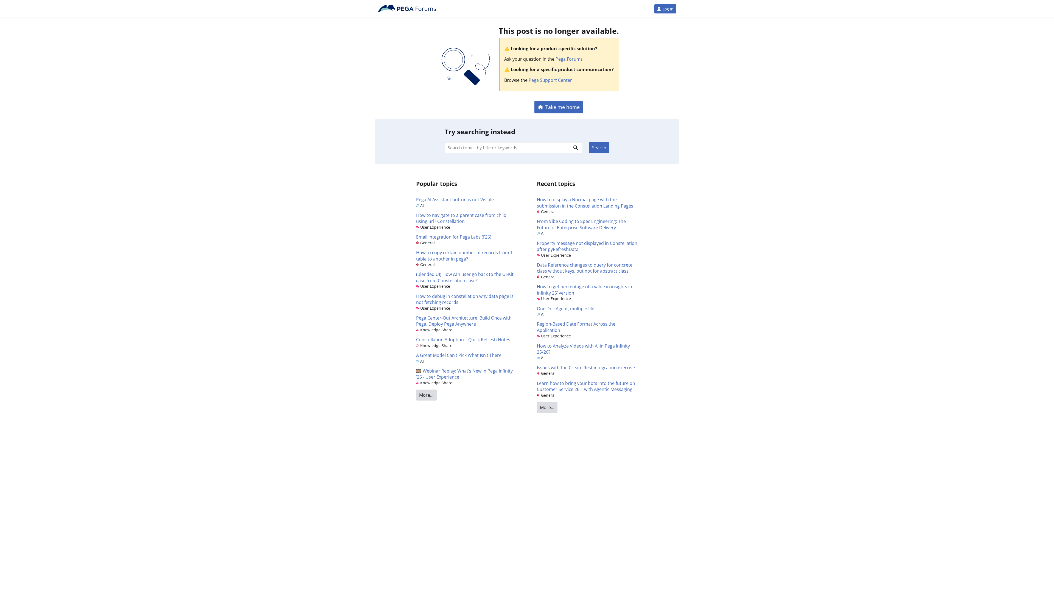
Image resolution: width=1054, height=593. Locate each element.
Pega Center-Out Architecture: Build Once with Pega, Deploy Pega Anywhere (464, 321)
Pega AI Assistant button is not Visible (455, 200)
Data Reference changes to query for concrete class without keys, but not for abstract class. (584, 268)
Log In (668, 9)
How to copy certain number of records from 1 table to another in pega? (464, 256)
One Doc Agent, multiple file (565, 309)
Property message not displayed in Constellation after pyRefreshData (587, 246)
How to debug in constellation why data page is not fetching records (465, 299)
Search (599, 148)
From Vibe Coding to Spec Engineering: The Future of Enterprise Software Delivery (581, 224)
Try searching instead (480, 132)
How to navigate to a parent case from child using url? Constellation (461, 218)
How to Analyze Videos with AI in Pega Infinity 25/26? (583, 349)
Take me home (562, 107)
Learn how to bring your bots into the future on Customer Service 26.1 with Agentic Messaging (586, 386)
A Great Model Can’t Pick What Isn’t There (458, 355)
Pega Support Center (550, 80)
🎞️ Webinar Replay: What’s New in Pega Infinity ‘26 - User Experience (464, 374)
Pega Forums (569, 59)
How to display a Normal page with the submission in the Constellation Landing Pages (585, 203)
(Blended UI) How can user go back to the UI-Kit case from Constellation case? (465, 277)
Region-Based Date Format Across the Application (576, 327)
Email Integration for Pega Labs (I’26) (453, 237)
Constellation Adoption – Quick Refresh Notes (463, 340)
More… (426, 395)
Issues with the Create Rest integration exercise (586, 368)
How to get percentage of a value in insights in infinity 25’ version (584, 290)
